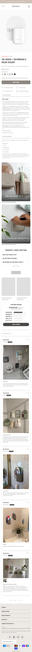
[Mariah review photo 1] (16, 415)
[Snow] (10, 74)
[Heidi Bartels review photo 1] (16, 471)
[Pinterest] (14, 637)
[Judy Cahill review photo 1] (16, 568)
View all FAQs (15, 266)
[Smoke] (12, 74)
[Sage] (7, 74)
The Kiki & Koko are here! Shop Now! (16, 1)
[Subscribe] (28, 627)
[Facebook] (9, 637)
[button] (5, 56)
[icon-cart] (28, 6)
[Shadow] (15, 74)
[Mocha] (5, 74)
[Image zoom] (16, 31)
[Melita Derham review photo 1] (16, 525)
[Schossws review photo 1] (16, 362)
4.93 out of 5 (20, 307)
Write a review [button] (16, 324)
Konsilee (17, 651)
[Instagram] (18, 637)
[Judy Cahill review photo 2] (5, 580)
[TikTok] (22, 637)
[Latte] (2, 74)
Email (3, 627)
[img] (6, 339)
